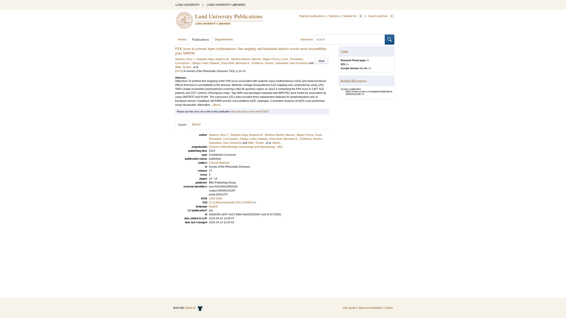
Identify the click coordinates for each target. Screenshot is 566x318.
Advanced (306, 39)
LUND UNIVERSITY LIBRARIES (226, 4)
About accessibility (369, 307)
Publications (200, 39)
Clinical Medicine (219, 162)
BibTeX (196, 124)
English (213, 206)
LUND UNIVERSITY (188, 4)
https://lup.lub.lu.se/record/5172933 (250, 111)
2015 (179, 71)
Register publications (312, 16)
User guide (349, 307)
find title (354, 68)
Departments (224, 39)
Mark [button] (322, 60)
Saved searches (380, 16)
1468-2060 (215, 198)
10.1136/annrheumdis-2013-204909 (230, 202)
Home (182, 39)
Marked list (352, 16)
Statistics (334, 16)
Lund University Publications (228, 16)
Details (182, 124)
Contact (388, 307)
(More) (217, 104)
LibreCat (191, 307)
